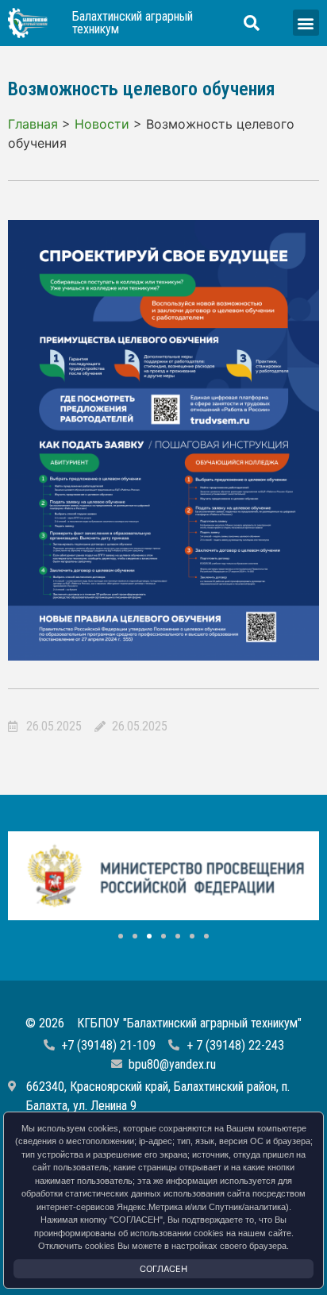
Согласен (163, 1268)
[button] (306, 23)
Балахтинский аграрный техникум (132, 23)
